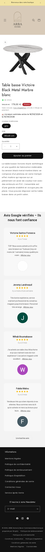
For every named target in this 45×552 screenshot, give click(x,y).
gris (6, 126)
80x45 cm (9, 136)
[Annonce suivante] (40, 3)
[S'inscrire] (37, 509)
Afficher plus (25, 255)
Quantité (5, 141)
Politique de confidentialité (17, 464)
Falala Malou (22, 388)
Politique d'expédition (15, 475)
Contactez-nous (13, 487)
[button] (5, 20)
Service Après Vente (14, 493)
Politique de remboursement (18, 470)
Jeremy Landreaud (22, 284)
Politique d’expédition (34, 539)
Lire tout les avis (22, 438)
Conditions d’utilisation (14, 539)
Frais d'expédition (19, 108)
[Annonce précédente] (4, 3)
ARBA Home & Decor (16, 528)
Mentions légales (13, 458)
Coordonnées (31, 547)
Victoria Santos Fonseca (22, 233)
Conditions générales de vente (19, 481)
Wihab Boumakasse (22, 336)
